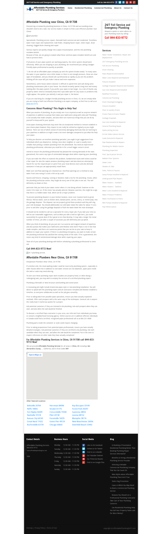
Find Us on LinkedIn (94, 452)
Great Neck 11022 (35, 422)
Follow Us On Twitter (95, 449)
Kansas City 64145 (35, 418)
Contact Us (128, 8)
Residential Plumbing (83, 8)
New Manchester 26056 (82, 422)
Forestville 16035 (57, 418)
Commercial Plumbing (103, 8)
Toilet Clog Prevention (120, 481)
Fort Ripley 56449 (34, 412)
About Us (117, 8)
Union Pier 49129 (57, 422)
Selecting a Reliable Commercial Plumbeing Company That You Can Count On (122, 467)
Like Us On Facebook (94, 445)
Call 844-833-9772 (116, 37)
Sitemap (29, 528)
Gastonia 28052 (79, 412)
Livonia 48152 (78, 415)
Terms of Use (52, 528)
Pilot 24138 (54, 415)
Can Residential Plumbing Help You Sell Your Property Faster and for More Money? (122, 510)
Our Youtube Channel (95, 456)
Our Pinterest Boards (95, 459)
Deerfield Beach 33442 (82, 425)
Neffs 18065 (32, 409)
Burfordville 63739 (35, 425)
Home (70, 8)
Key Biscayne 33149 (81, 406)
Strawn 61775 (56, 409)
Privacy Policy (40, 528)
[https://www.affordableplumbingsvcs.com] (45, 11)
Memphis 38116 (79, 418)
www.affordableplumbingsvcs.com (37, 450)
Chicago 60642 (56, 425)
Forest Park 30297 (80, 409)
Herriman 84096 (57, 406)
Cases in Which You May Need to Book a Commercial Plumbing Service (122, 488)
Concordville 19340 (58, 412)
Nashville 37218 (34, 415)
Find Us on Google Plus (95, 462)
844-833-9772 (109, 2)
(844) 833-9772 (32, 104)
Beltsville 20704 (34, 406)
